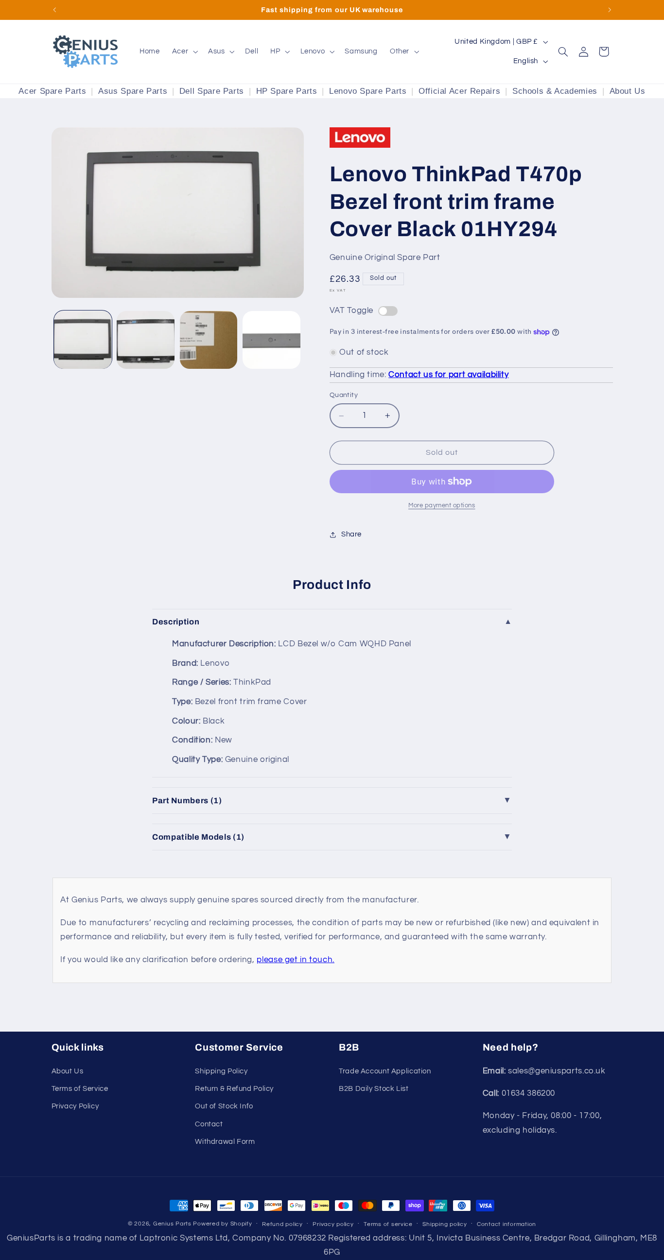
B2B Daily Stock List (374, 1088)
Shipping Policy (221, 1071)
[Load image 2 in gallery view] (146, 340)
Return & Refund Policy (234, 1088)
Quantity (344, 395)
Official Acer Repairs (459, 91)
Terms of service (388, 1224)
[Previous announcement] (54, 9)
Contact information (506, 1224)
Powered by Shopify (222, 1223)
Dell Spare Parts (211, 91)
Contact (209, 1124)
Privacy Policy (75, 1106)
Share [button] (351, 534)
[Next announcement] (609, 9)
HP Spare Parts (286, 91)
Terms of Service (80, 1088)
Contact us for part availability (448, 374)
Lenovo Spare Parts (367, 91)
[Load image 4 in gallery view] (271, 340)
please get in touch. (295, 959)
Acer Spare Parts (52, 91)
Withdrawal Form (225, 1141)
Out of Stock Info (224, 1106)
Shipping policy (444, 1224)
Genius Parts (172, 1223)
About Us (628, 91)
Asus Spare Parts (132, 91)
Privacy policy (333, 1224)
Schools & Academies (554, 91)
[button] (184, 51)
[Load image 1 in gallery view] (83, 340)
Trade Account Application (385, 1071)
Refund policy (282, 1224)
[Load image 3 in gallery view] (209, 340)
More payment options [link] (441, 505)
